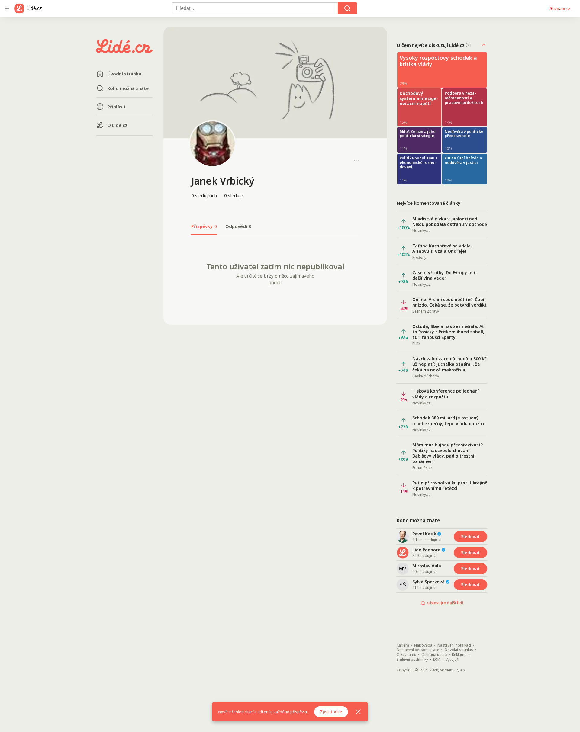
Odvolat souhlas (458, 649)
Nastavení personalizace (418, 649)
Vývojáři (452, 659)
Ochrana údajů (434, 654)
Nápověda (423, 645)
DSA (436, 659)
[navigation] (7, 8)
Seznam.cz (560, 8)
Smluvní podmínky (412, 659)
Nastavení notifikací (454, 645)
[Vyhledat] (347, 8)
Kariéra (403, 645)
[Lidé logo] (124, 51)
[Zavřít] (358, 711)
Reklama (459, 654)
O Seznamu (406, 654)
